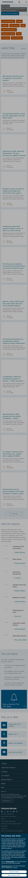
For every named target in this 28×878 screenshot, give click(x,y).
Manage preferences (7, 866)
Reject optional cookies (14, 875)
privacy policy (10, 861)
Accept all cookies (14, 871)
